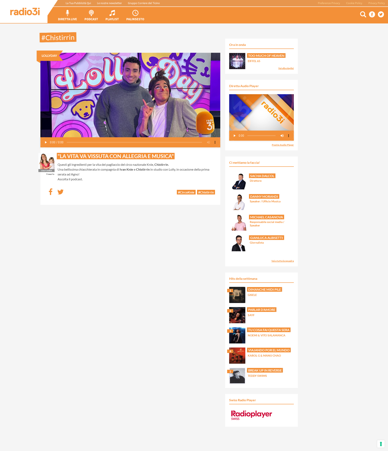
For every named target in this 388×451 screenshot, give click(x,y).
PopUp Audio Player (283, 144)
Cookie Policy (354, 3)
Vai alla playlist (286, 68)
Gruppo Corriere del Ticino (144, 3)
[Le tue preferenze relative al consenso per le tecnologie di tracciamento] (381, 444)
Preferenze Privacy (329, 3)
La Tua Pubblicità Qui (78, 3)
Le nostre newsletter (109, 3)
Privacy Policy (376, 3)
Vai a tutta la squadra (282, 260)
